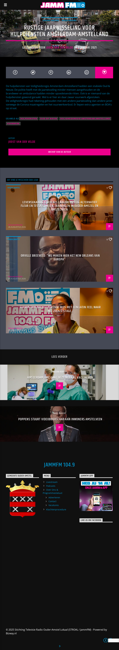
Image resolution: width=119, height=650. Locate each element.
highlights (13, 187)
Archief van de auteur (59, 152)
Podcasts (50, 485)
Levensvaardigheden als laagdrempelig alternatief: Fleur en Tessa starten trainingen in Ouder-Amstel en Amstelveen (59, 206)
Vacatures (53, 505)
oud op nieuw (48, 118)
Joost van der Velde (59, 47)
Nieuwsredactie (15, 224)
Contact (52, 501)
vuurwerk (13, 123)
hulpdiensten (28, 118)
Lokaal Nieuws (51, 20)
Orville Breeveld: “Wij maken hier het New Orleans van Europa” (60, 257)
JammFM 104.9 (59, 465)
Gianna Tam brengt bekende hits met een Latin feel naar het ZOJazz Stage (60, 309)
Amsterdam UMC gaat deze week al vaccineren (60, 377)
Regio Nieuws (69, 20)
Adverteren (54, 497)
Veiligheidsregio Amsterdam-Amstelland (85, 118)
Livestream (51, 482)
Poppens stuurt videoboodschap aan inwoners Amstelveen (60, 419)
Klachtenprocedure (56, 509)
